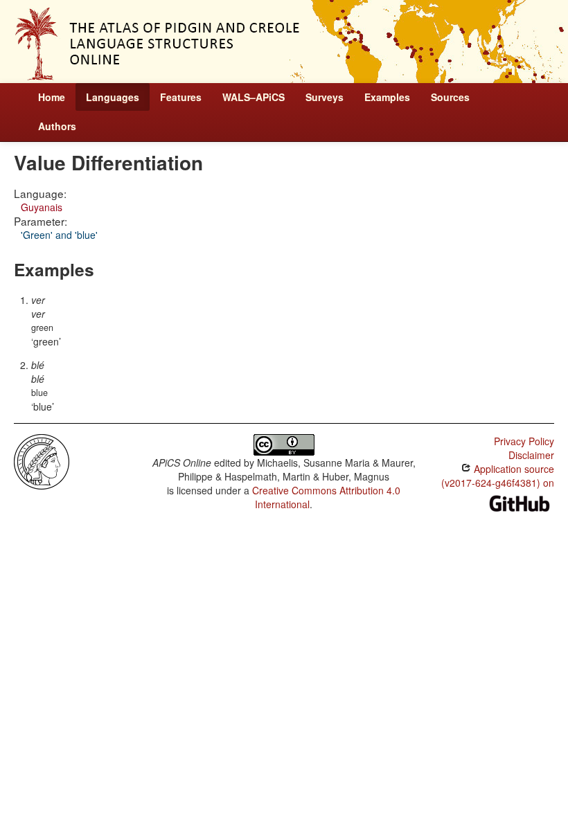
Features (181, 97)
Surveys (324, 97)
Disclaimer (531, 455)
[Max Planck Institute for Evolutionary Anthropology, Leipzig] (41, 460)
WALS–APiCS (253, 97)
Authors (57, 126)
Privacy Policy (524, 441)
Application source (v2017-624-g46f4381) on (497, 476)
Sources (450, 97)
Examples (387, 97)
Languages (112, 97)
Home (51, 97)
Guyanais (41, 207)
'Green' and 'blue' (59, 235)
